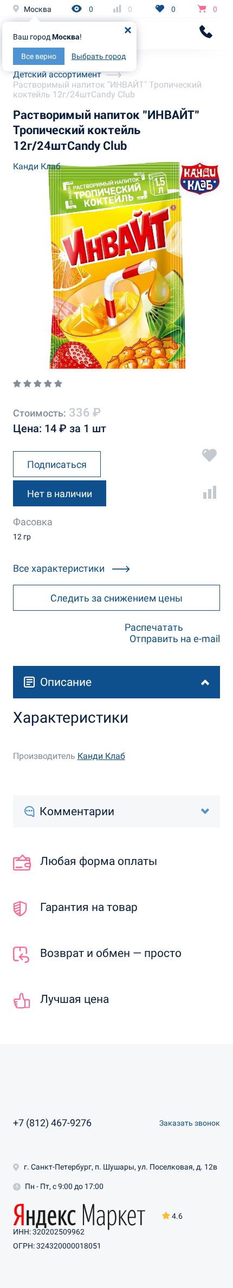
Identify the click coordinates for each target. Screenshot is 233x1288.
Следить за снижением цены (116, 598)
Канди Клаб (37, 166)
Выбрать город (99, 56)
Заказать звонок (189, 1123)
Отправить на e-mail (175, 638)
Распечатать (154, 627)
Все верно (38, 56)
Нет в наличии (59, 493)
